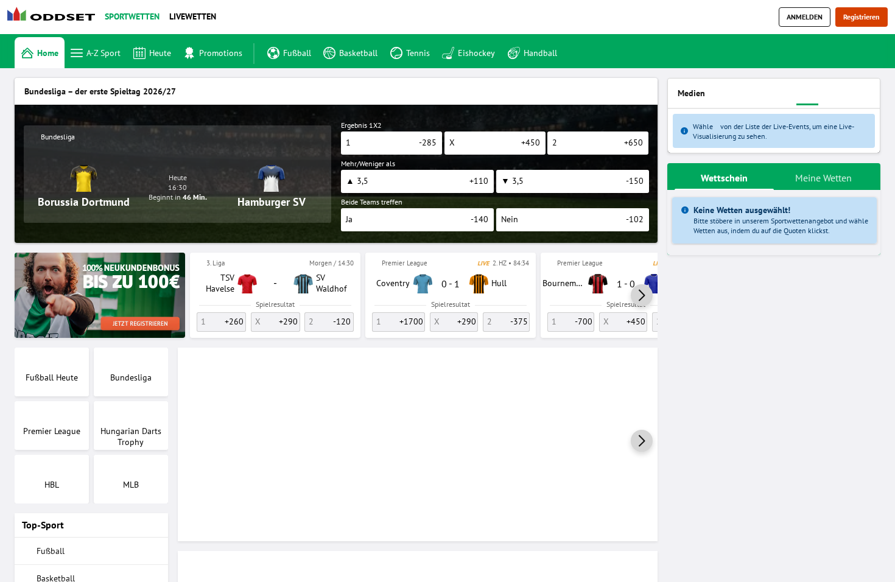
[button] (642, 295)
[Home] (53, 17)
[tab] (724, 176)
